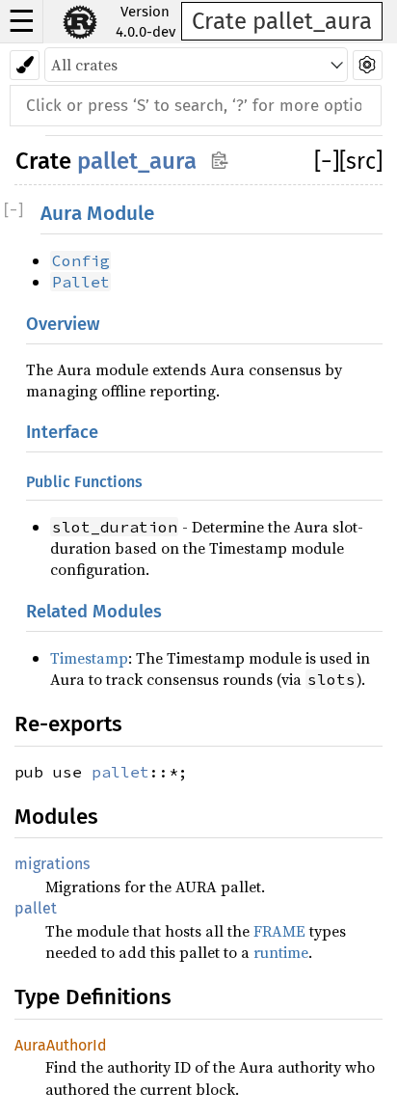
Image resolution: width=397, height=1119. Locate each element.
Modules (56, 817)
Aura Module (97, 214)
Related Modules (94, 611)
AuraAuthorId (60, 1045)
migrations (52, 864)
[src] (361, 161)
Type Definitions (93, 997)
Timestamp (89, 658)
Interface (62, 432)
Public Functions (84, 482)
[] (326, 161)
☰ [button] (22, 21)
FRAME (279, 931)
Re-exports (68, 724)
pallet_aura (137, 161)
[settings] (368, 65)
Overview (63, 324)
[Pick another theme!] (25, 65)
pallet (120, 771)
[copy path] (219, 160)
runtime (280, 952)
